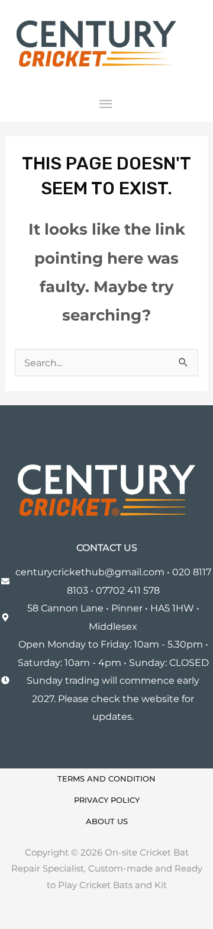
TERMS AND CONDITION (106, 778)
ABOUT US (107, 821)
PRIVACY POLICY (107, 800)
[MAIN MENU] (106, 104)
